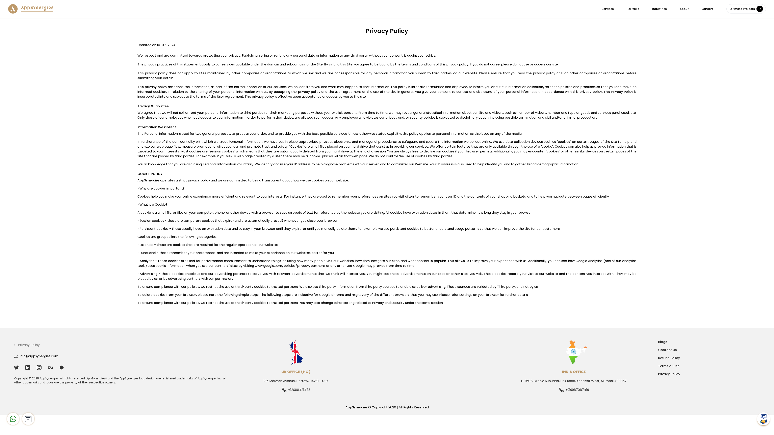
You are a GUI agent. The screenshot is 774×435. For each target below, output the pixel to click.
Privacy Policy (669, 374)
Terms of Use (668, 366)
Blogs (662, 342)
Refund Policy (669, 358)
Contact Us (667, 350)
